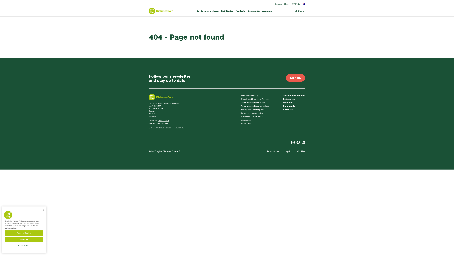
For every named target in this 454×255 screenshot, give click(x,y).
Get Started (227, 11)
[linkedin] (303, 142)
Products (240, 11)
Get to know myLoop (207, 11)
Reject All (24, 239)
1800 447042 (163, 121)
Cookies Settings (24, 246)
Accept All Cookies (24, 233)
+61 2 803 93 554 (160, 123)
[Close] (43, 210)
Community (254, 11)
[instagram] (293, 142)
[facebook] (298, 142)
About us (267, 11)
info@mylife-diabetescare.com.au (169, 128)
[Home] (161, 11)
